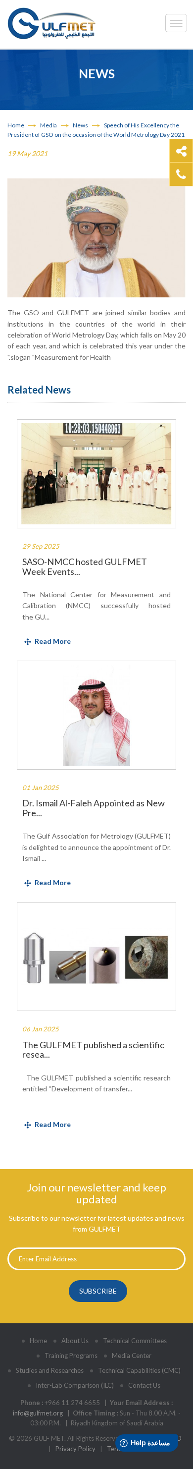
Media (48, 125)
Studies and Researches (50, 1370)
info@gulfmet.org (38, 1413)
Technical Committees (135, 1341)
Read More (53, 641)
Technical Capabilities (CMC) (139, 1370)
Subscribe (98, 1291)
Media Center (131, 1355)
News (80, 125)
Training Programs (71, 1355)
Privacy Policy (75, 1449)
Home (15, 125)
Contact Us (144, 1385)
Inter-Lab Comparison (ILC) (75, 1385)
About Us (75, 1341)
